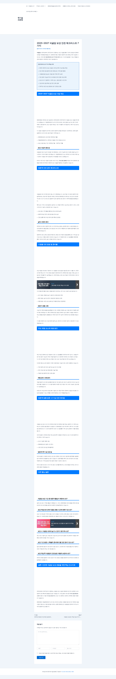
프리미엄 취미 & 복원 (31, 11)
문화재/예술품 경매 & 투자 (54, 6)
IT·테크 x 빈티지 (40, 6)
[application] (45, 6)
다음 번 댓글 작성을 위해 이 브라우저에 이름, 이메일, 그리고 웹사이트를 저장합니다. (56, 653)
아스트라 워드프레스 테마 (67, 671)
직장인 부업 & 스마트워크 (84, 6)
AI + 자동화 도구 (30, 6)
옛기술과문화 (20, 19)
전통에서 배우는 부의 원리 (69, 6)
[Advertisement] (61, 24)
